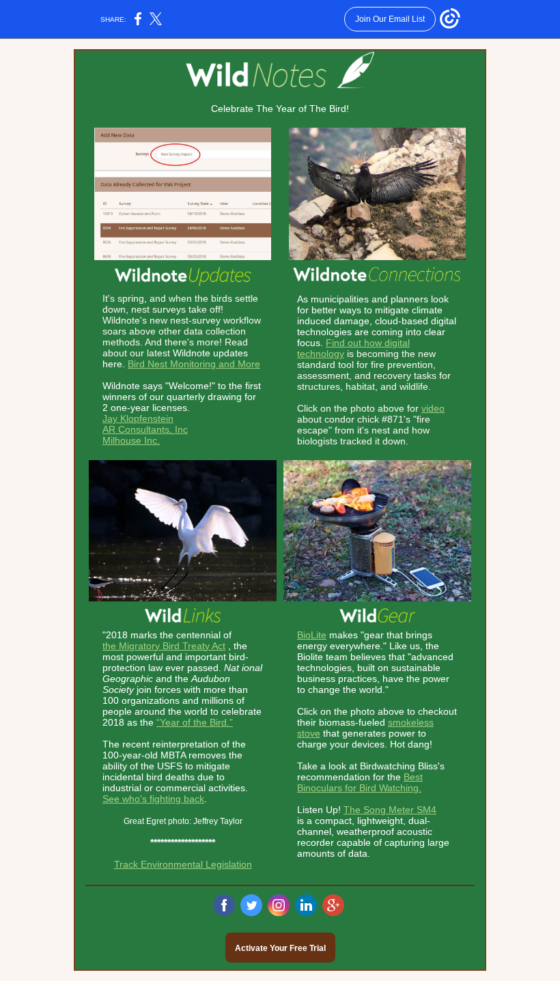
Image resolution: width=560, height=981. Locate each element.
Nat (231, 667)
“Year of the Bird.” (194, 722)
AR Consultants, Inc (145, 429)
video (433, 408)
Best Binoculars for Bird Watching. (360, 782)
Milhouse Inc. (131, 440)
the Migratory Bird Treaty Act (163, 645)
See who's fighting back (153, 798)
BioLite (311, 634)
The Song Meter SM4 (390, 809)
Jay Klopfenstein (137, 418)
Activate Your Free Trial (280, 948)
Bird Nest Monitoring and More (194, 363)
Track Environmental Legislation (183, 864)
